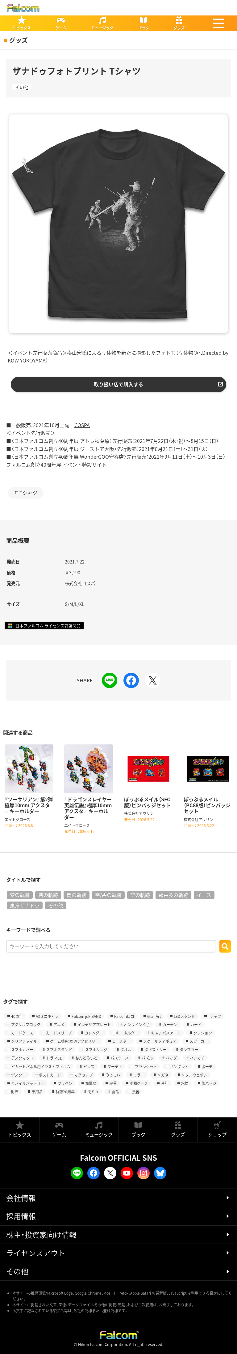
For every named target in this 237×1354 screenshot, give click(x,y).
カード (196, 1024)
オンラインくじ (137, 1024)
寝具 (113, 1083)
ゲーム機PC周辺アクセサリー (74, 1041)
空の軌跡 (140, 894)
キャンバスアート (166, 1032)
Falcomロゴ (124, 1016)
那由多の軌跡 (173, 894)
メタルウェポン (194, 1075)
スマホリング (96, 1049)
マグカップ (83, 1075)
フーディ (114, 1066)
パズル (147, 1057)
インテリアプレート (94, 1024)
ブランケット (146, 1066)
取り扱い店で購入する (118, 384)
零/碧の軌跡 (108, 894)
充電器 (90, 1083)
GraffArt (154, 1016)
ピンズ (88, 1066)
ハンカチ (197, 1057)
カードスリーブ (59, 1032)
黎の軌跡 (20, 894)
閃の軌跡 (76, 894)
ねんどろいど (86, 1057)
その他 (21, 87)
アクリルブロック (25, 1024)
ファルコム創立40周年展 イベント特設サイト (56, 464)
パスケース (119, 1057)
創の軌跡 (48, 894)
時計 (164, 1083)
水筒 (185, 1083)
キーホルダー (127, 1032)
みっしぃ (113, 1075)
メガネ (162, 1075)
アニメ (58, 1024)
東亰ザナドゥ (25, 905)
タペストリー (155, 1049)
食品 (115, 1091)
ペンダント (179, 1066)
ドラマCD (54, 1057)
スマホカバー (22, 1049)
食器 (135, 1091)
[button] (218, 23)
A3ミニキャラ (47, 1016)
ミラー (138, 1075)
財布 (15, 1091)
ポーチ (207, 1066)
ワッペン (64, 1083)
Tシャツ (28, 492)
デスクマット (22, 1057)
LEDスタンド (184, 1016)
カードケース (22, 1032)
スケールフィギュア (160, 1041)
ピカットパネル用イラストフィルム (40, 1066)
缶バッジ (209, 1083)
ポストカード (50, 1075)
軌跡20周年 (65, 1091)
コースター (121, 1041)
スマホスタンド (59, 1049)
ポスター (18, 1075)
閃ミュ (93, 1091)
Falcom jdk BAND (86, 1016)
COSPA (82, 425)
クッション (202, 1032)
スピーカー (198, 1041)
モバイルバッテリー (27, 1083)
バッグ (171, 1057)
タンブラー (189, 1049)
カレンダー (94, 1032)
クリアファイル (24, 1041)
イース (204, 894)
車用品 (37, 1091)
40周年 (17, 1016)
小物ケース (139, 1083)
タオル (125, 1049)
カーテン (170, 1024)
